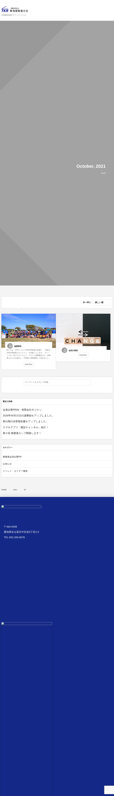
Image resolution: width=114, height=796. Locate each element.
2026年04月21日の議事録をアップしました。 (28, 415)
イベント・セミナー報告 (15, 471)
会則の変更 (73, 350)
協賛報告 (17, 346)
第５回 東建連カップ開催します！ (22, 433)
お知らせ (7, 464)
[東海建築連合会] (14, 9)
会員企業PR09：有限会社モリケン (22, 409)
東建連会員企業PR (12, 457)
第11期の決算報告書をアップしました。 (25, 421)
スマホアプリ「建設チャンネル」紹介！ (26, 427)
